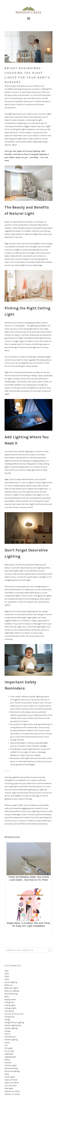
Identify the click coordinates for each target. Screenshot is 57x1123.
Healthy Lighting (11, 1028)
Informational (10, 1037)
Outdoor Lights (11, 1065)
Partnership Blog (11, 1068)
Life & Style (9, 1051)
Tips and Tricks (11, 1086)
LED (6, 1045)
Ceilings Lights (10, 1008)
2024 (7, 979)
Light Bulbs (9, 1054)
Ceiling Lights (10, 1005)
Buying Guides (10, 999)
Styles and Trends (12, 1083)
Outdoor (8, 1063)
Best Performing (11, 994)
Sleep (7, 1074)
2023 (7, 976)
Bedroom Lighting (12, 991)
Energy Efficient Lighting (14, 1022)
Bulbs (7, 997)
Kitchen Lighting (11, 1040)
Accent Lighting (11, 982)
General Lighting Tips (13, 1025)
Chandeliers (9, 1011)
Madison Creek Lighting (28, 9)
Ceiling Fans (9, 1002)
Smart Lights (10, 1077)
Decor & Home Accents (14, 1014)
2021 (6, 971)
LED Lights (9, 1048)
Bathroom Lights (11, 988)
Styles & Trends (11, 1080)
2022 (7, 974)
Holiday (8, 1031)
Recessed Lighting (12, 1071)
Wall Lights (9, 1088)
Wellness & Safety (12, 1091)
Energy (7, 1020)
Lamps (7, 1042)
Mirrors (7, 1060)
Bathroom (9, 985)
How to (7, 1034)
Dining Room (10, 1017)
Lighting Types (10, 1057)
